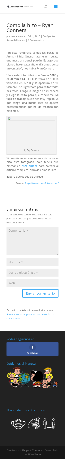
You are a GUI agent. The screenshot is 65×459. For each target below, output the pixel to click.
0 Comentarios (36, 40)
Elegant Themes (32, 450)
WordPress (34, 454)
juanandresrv (18, 36)
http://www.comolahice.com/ (41, 183)
